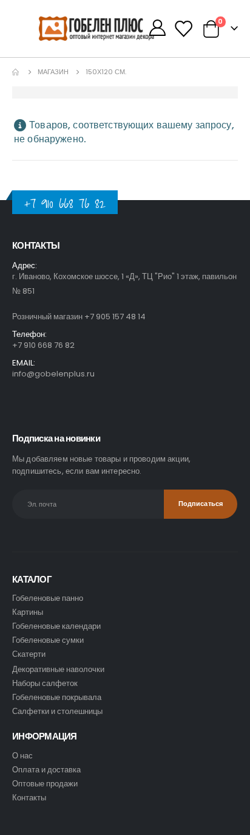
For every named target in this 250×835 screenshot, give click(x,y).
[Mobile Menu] (25, 28)
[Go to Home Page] (16, 72)
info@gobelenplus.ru (53, 373)
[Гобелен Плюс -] (63, 28)
